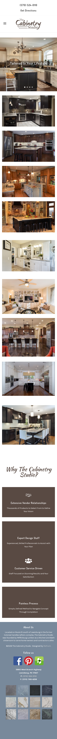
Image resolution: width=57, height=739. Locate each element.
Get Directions (28, 10)
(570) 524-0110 (28, 5)
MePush (47, 646)
